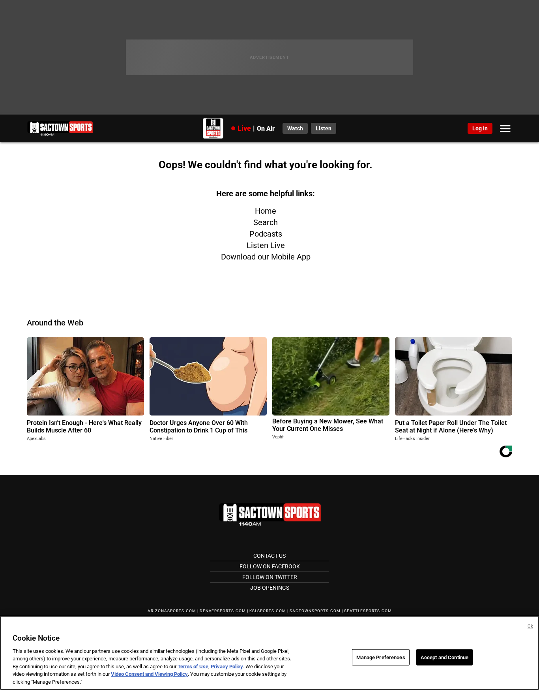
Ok (530, 626)
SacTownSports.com (315, 611)
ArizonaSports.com (172, 611)
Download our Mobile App (266, 256)
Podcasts (265, 234)
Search (265, 222)
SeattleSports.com (368, 611)
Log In (480, 128)
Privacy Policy (227, 666)
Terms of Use (193, 666)
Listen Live (266, 245)
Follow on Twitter (269, 577)
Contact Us (269, 556)
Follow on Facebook (270, 566)
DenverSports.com (223, 611)
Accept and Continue (444, 657)
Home (265, 211)
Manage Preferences (380, 657)
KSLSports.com (267, 611)
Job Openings (269, 588)
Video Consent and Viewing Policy (149, 674)
